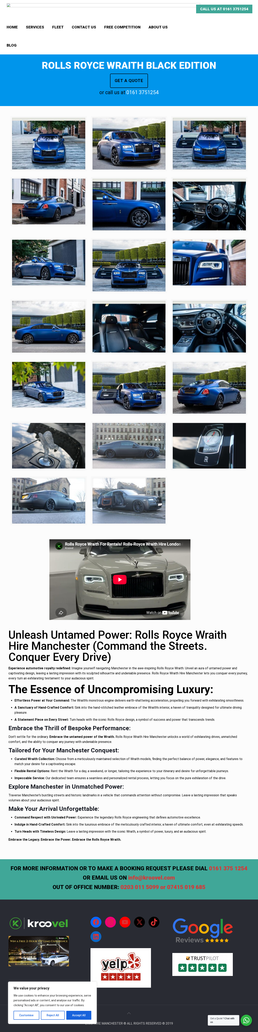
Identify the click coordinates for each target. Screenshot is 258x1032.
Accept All (79, 1015)
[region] (52, 1003)
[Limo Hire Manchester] (103, 9)
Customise (26, 1015)
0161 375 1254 (228, 868)
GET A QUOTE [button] (129, 80)
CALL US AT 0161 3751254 (224, 9)
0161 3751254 (142, 92)
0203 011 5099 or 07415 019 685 (163, 887)
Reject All (53, 1015)
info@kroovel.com (151, 877)
